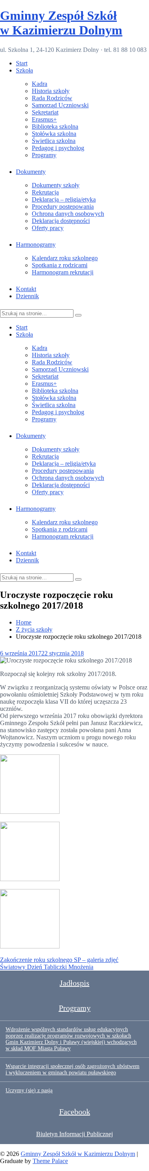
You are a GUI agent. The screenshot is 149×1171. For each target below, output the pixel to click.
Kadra (39, 83)
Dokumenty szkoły (55, 185)
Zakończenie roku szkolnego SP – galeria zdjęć (59, 959)
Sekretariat (45, 112)
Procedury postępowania (63, 206)
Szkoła (24, 70)
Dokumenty (31, 171)
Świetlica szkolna (53, 140)
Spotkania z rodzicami (59, 265)
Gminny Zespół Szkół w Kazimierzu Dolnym (61, 22)
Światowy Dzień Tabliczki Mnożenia (46, 966)
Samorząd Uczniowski (60, 105)
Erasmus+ (44, 119)
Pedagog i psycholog (58, 148)
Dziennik (27, 296)
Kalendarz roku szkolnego (65, 258)
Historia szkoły (51, 91)
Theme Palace (50, 1161)
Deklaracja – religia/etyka (64, 199)
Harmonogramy (36, 244)
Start (21, 63)
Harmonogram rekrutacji (62, 272)
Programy (44, 155)
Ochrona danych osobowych (68, 213)
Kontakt (26, 289)
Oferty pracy (48, 228)
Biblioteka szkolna (55, 126)
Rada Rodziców (52, 98)
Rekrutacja (45, 192)
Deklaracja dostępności (61, 220)
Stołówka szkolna (54, 133)
